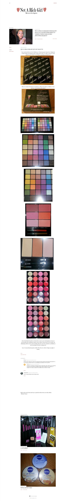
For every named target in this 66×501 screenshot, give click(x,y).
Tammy (28, 364)
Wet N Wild (11, 51)
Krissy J (25, 360)
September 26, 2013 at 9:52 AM (34, 364)
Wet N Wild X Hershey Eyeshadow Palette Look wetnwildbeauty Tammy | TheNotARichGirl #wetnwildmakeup (46, 33)
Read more (55, 38)
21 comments (25, 489)
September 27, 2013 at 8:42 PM (33, 372)
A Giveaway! (24, 448)
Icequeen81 (26, 372)
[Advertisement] (38, 404)
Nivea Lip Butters (26, 488)
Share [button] (10, 47)
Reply (25, 370)
